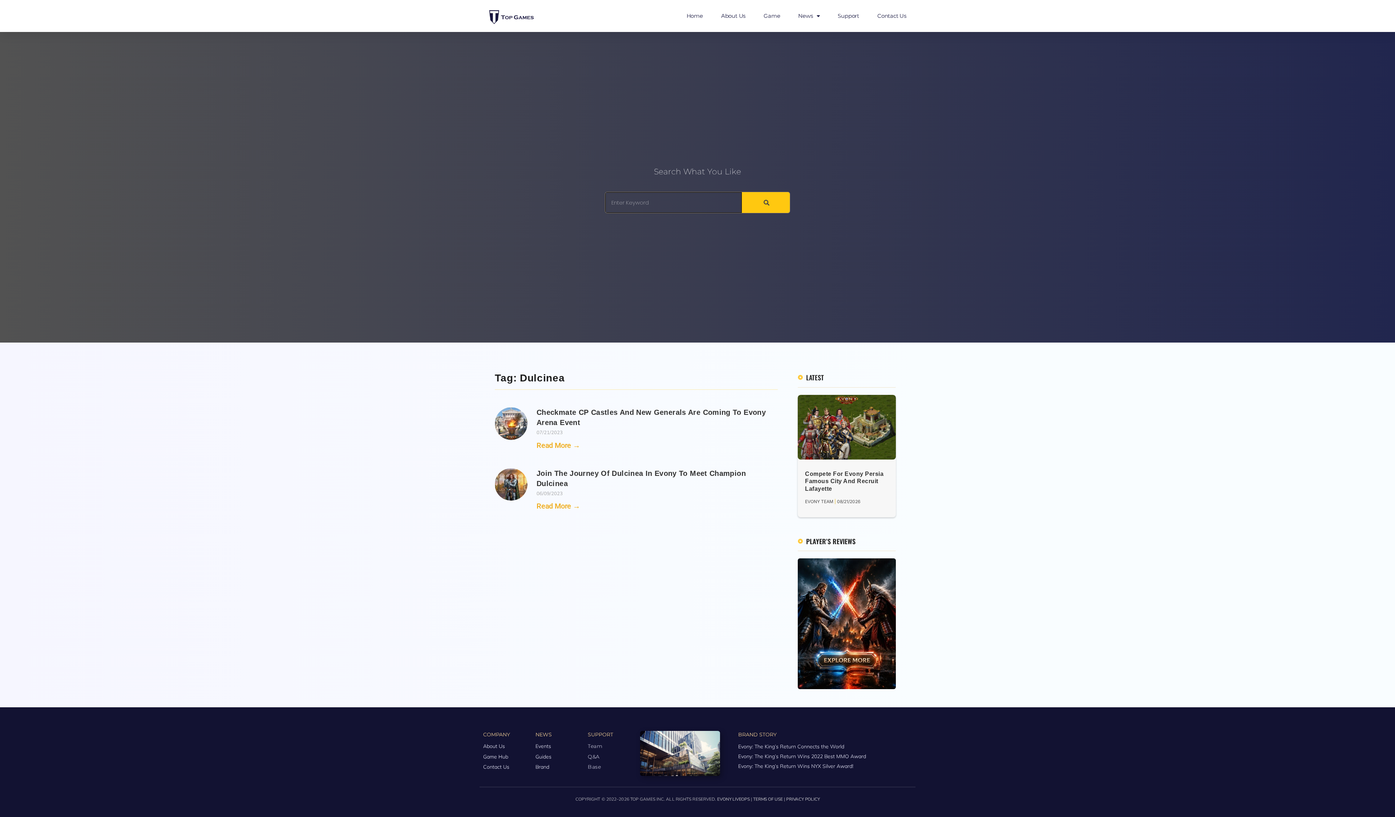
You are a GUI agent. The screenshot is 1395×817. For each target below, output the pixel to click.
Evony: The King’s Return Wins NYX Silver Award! (795, 766)
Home (695, 15)
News (805, 15)
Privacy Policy (803, 799)
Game (772, 15)
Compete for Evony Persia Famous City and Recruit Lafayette (844, 481)
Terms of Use (768, 799)
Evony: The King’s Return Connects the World (791, 746)
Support (848, 15)
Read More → (558, 445)
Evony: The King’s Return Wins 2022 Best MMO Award (802, 756)
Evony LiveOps (733, 799)
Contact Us (891, 15)
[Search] (766, 202)
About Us (733, 15)
